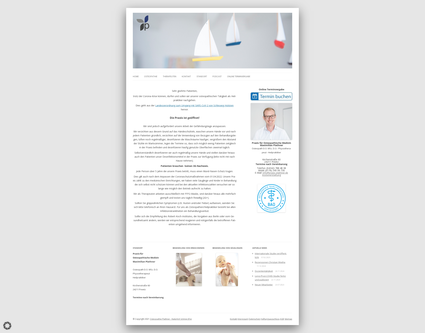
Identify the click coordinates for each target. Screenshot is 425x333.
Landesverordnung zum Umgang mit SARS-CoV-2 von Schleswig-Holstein (194, 105)
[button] (7, 325)
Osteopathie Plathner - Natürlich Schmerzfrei (171, 319)
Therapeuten (169, 76)
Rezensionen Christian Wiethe (270, 262)
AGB (282, 319)
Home (136, 76)
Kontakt (186, 76)
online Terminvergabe (238, 76)
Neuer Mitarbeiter (264, 284)
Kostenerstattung (271, 175)
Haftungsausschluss (270, 319)
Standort (202, 76)
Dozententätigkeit (264, 271)
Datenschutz (254, 319)
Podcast (217, 76)
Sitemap (288, 319)
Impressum (243, 319)
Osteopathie (150, 76)
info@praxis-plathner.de (275, 172)
